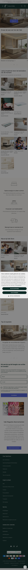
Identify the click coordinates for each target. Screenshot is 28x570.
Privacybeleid (18, 285)
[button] (14, 296)
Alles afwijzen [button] (14, 292)
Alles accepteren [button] (14, 288)
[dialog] (14, 285)
